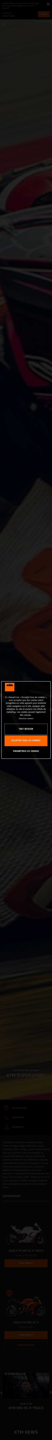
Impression (30, 718)
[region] (26, 720)
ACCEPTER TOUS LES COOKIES (26, 741)
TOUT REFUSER (26, 729)
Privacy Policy (23, 718)
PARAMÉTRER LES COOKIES (26, 751)
